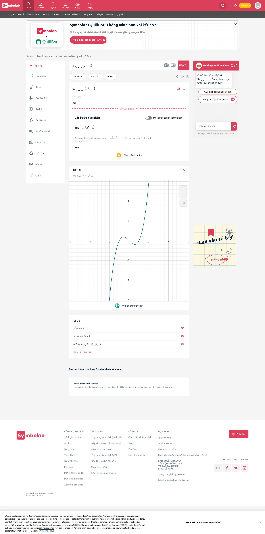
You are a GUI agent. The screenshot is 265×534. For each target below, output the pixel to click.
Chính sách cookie (167, 449)
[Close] (260, 522)
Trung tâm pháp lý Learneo (171, 474)
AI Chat (68, 443)
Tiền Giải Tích (41, 98)
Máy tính (68, 467)
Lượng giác (40, 142)
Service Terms (165, 443)
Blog (130, 443)
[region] (132, 522)
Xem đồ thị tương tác (133, 305)
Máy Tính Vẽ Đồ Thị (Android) (106, 443)
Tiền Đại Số (40, 76)
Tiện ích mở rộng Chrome (104, 473)
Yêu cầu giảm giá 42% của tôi (90, 40)
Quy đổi (38, 175)
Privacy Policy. (46, 531)
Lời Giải (30, 56)
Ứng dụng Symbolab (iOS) (104, 455)
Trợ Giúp (132, 449)
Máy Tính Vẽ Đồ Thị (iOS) (103, 461)
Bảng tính (69, 449)
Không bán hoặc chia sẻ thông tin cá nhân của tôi (182, 455)
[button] (166, 67)
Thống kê (39, 153)
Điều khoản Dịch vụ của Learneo (174, 480)
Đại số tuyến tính (42, 131)
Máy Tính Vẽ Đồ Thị (74, 472)
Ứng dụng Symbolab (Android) (106, 437)
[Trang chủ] (30, 439)
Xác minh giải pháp (73, 484)
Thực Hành (69, 455)
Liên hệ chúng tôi (136, 455)
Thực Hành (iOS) (99, 467)
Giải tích (38, 109)
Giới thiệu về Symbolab (140, 437)
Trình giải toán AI (73, 437)
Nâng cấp (245, 5)
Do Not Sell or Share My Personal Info (203, 522)
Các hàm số (40, 120)
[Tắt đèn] (235, 5)
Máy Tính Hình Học (73, 478)
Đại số (38, 87)
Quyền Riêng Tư (166, 437)
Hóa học (39, 164)
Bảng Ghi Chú (71, 461)
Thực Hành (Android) (101, 449)
